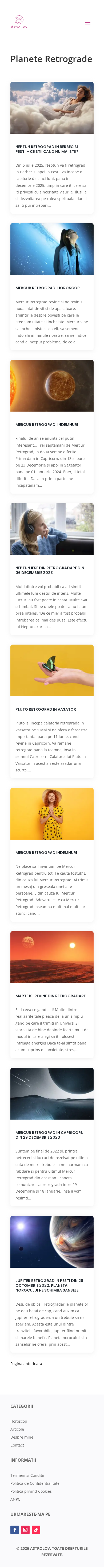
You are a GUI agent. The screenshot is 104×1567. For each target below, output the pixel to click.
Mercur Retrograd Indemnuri (46, 852)
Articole (17, 1429)
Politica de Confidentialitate (34, 1484)
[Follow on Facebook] (14, 1530)
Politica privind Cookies (31, 1492)
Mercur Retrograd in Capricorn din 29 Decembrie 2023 (49, 1135)
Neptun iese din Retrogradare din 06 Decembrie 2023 (49, 570)
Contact (17, 1445)
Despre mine (21, 1437)
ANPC (15, 1499)
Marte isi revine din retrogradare (50, 996)
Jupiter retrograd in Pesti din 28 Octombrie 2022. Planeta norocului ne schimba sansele (49, 1285)
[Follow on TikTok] (36, 1530)
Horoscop (18, 1421)
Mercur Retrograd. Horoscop (47, 288)
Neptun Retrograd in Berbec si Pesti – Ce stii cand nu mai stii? (46, 149)
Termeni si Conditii (27, 1476)
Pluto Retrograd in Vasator (45, 709)
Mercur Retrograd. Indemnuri (46, 424)
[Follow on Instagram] (25, 1530)
